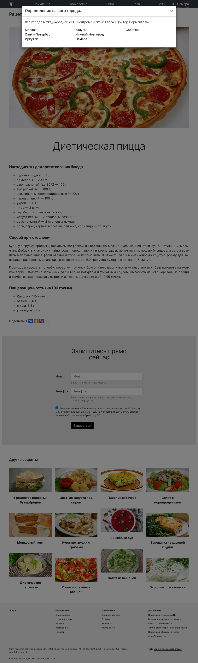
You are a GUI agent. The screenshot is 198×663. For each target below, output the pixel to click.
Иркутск (31, 39)
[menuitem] (48, 29)
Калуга (80, 30)
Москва (31, 30)
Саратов (132, 30)
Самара (81, 39)
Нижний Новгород (89, 34)
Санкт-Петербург (38, 34)
